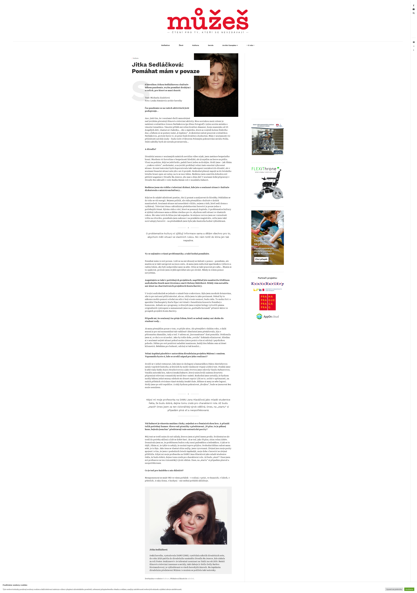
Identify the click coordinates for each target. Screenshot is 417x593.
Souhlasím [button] (409, 589)
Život (181, 45)
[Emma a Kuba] (414, 50)
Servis (210, 45)
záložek (191, 578)
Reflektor (165, 45)
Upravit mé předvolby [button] (394, 589)
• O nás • (250, 45)
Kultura (195, 45)
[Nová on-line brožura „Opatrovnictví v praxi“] (414, 46)
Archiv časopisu (230, 45)
